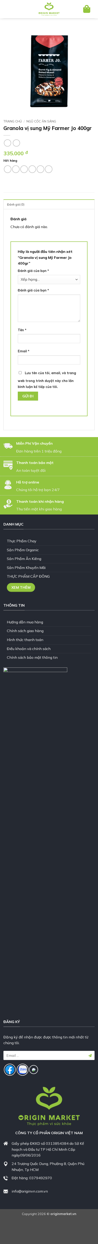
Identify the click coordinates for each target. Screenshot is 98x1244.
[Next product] (7, 143)
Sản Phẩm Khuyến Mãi (26, 567)
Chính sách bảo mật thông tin (32, 657)
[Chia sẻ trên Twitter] (24, 169)
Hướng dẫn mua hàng (25, 622)
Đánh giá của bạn (33, 271)
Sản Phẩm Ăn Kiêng (24, 558)
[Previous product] (16, 143)
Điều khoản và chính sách (29, 648)
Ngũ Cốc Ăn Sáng (41, 121)
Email (23, 351)
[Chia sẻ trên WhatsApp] (7, 169)
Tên (22, 330)
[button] (10, 9)
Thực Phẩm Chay (21, 541)
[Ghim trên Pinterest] (40, 169)
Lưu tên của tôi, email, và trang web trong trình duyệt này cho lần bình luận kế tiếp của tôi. (47, 380)
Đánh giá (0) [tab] (15, 204)
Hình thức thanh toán (25, 639)
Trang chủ (12, 121)
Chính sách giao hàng (25, 630)
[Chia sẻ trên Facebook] (16, 169)
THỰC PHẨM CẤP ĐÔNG (28, 576)
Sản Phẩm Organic (23, 550)
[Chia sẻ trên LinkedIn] (48, 169)
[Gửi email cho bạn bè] (32, 169)
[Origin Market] (49, 9)
